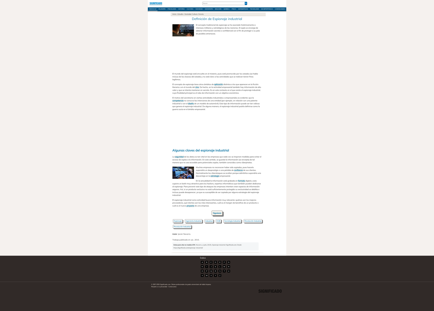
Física (234, 9)
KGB (218, 221)
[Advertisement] (217, 53)
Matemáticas (243, 9)
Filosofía (162, 9)
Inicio (174, 14)
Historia (181, 9)
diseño (191, 103)
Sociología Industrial (232, 221)
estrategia (215, 176)
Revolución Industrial (252, 221)
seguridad (179, 157)
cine (197, 87)
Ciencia (200, 14)
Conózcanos (280, 9)
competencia (178, 100)
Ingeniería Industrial (194, 221)
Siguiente (217, 213)
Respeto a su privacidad (159, 287)
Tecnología (254, 9)
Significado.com (156, 3)
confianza (238, 170)
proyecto (190, 206)
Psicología (172, 9)
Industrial (209, 221)
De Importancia (267, 9)
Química (226, 9)
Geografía (209, 9)
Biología (218, 9)
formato (241, 181)
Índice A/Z (152, 9)
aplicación (218, 84)
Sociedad (199, 9)
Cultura (190, 9)
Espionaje (178, 221)
